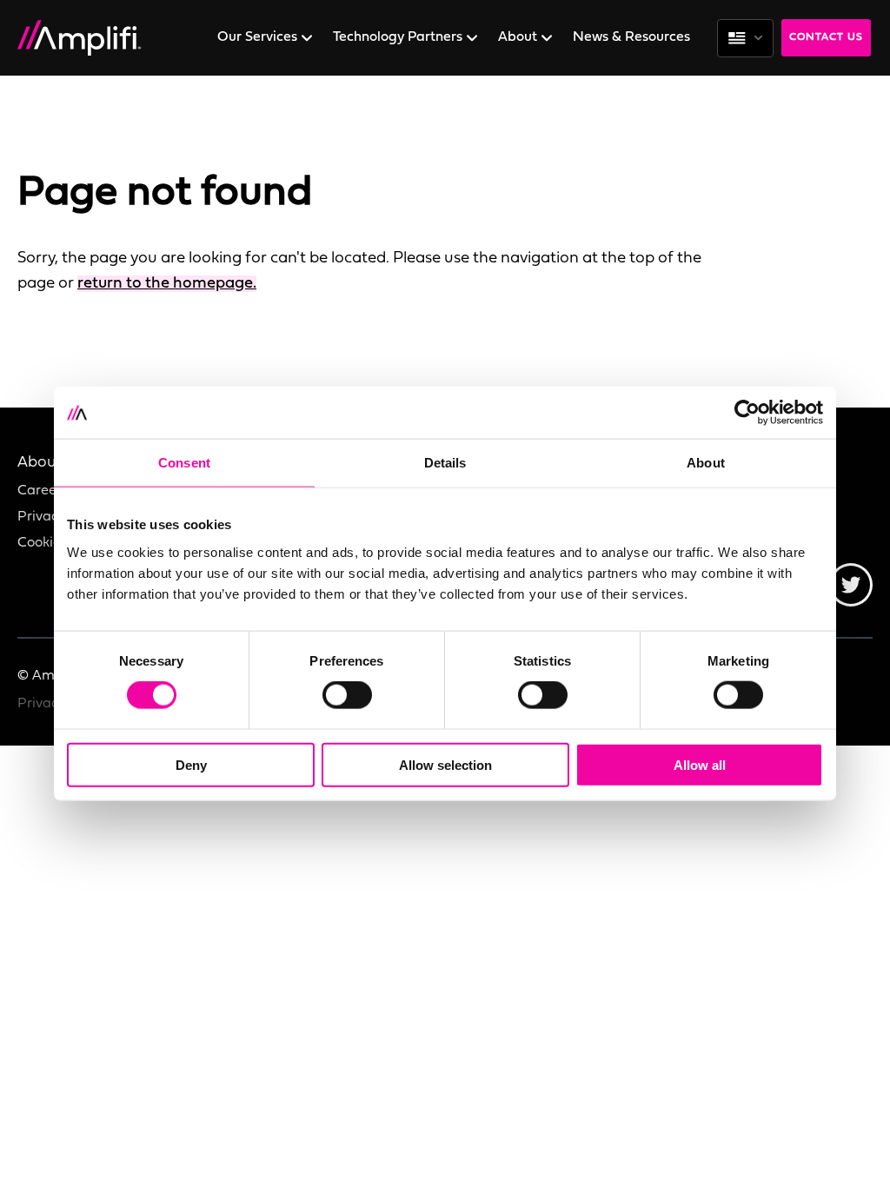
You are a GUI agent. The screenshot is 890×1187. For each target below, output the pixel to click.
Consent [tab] (184, 462)
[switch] (347, 695)
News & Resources (631, 37)
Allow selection (445, 764)
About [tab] (706, 462)
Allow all (700, 764)
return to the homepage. (166, 283)
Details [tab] (445, 462)
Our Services (259, 37)
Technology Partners (399, 37)
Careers (42, 491)
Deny (191, 764)
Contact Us (826, 37)
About (519, 37)
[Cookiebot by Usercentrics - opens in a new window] (747, 413)
